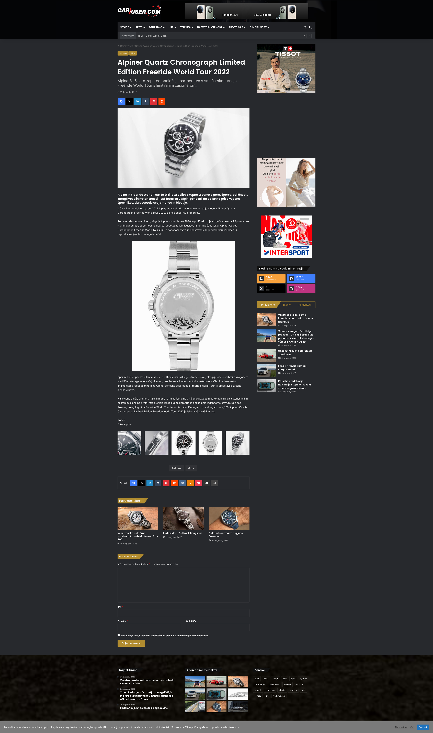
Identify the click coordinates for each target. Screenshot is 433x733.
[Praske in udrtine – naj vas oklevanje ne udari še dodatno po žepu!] (195, 706)
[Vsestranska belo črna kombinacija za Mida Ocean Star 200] (138, 518)
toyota (258, 696)
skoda (282, 690)
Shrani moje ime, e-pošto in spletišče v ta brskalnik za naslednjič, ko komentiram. (164, 635)
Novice (124, 27)
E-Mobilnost (258, 27)
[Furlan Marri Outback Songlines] (183, 518)
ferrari (275, 678)
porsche (299, 684)
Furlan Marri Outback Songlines (182, 533)
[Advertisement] (286, 125)
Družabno (155, 27)
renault (258, 690)
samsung (270, 690)
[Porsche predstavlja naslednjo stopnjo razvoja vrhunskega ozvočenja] (266, 385)
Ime (120, 606)
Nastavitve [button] (401, 727)
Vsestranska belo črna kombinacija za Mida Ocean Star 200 (138, 536)
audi (257, 678)
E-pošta (123, 621)
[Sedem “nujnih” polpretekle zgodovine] (266, 355)
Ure (171, 27)
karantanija (260, 684)
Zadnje (287, 304)
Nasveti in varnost (209, 27)
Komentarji (305, 304)
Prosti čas (236, 27)
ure (192, 468)
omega (287, 684)
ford (293, 678)
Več (412, 727)
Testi (139, 27)
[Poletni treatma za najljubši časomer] (229, 518)
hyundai (303, 678)
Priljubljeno (268, 304)
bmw (266, 678)
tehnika (293, 690)
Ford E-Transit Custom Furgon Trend (292, 367)
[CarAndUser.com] (139, 11)
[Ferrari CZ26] (238, 706)
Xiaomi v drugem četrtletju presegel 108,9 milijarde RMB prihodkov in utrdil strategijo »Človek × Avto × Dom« (296, 336)
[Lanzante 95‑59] (238, 694)
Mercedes (275, 684)
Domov (124, 46)
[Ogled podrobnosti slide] (286, 68)
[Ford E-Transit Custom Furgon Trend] (266, 370)
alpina (177, 468)
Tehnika (185, 27)
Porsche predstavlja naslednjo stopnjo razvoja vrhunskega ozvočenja (294, 384)
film (285, 678)
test (303, 690)
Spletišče (191, 621)
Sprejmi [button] (423, 727)
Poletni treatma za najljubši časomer (226, 534)
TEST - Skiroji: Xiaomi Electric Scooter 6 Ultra (161, 35)
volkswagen (279, 696)
